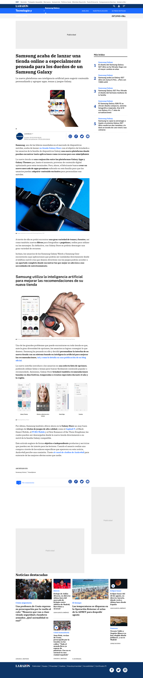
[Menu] (124, 6)
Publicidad (36, 666)
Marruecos (47, 2)
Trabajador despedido (35, 2)
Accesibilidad (88, 666)
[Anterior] (60, 9)
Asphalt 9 (70, 429)
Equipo (44, 666)
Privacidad (53, 666)
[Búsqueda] (114, 6)
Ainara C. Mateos (22, 659)
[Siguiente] (127, 12)
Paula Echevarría (92, 2)
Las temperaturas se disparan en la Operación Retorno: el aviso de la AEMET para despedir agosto (90, 610)
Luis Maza (28, 134)
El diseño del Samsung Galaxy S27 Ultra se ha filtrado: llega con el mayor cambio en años (112, 67)
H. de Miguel (76, 659)
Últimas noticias (119, 11)
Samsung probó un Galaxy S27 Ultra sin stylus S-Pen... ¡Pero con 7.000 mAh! (112, 80)
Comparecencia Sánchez (107, 2)
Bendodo (24, 2)
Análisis (85, 11)
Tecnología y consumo (24, 11)
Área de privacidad (74, 666)
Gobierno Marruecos (123, 2)
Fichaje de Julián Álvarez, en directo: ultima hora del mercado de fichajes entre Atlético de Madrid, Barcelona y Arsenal (62, 601)
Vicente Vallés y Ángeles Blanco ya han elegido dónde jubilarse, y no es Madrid (118, 635)
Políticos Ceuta (66, 2)
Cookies (62, 666)
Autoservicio (56, 2)
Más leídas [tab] (99, 54)
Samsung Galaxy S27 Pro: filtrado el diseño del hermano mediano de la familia (112, 92)
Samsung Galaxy (21, 472)
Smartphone (32, 472)
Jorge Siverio (115, 643)
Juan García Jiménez (61, 612)
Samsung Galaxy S (52, 10)
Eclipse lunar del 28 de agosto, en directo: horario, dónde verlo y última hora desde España (118, 599)
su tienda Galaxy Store (50, 148)
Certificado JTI (100, 666)
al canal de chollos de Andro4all (68, 452)
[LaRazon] (29, 6)
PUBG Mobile (38, 432)
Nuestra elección (100, 11)
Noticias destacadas (32, 575)
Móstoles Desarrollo (79, 2)
